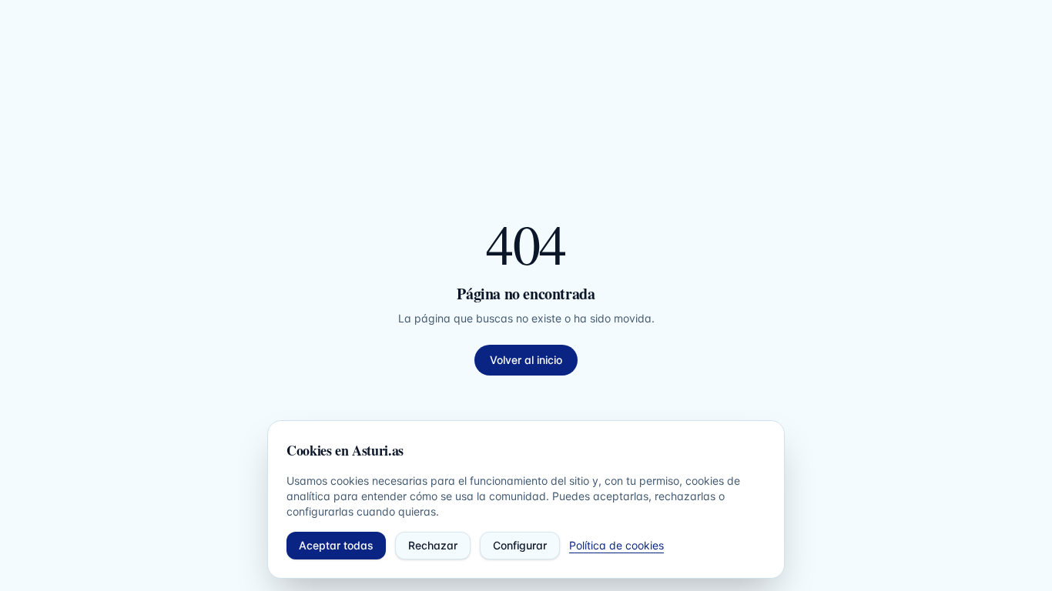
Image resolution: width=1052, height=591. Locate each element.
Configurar (520, 545)
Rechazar (432, 545)
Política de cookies (616, 545)
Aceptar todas (336, 545)
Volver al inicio (526, 359)
